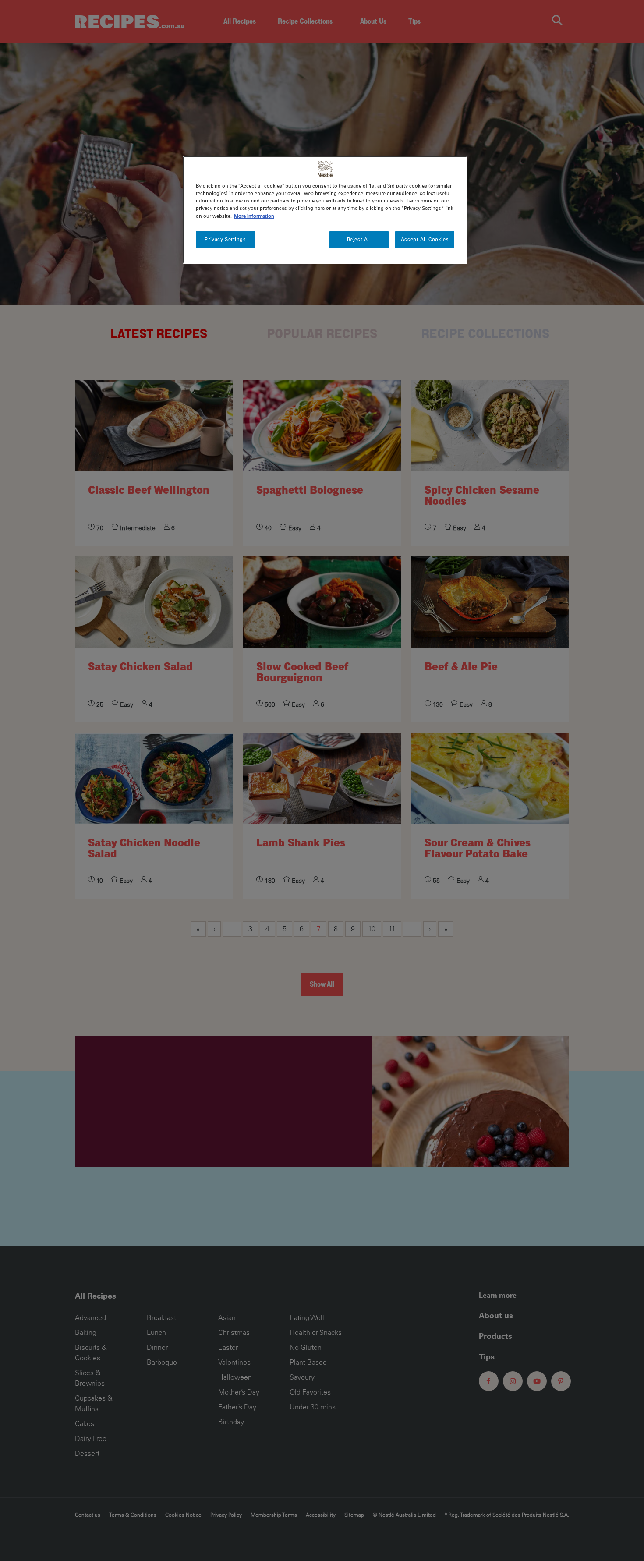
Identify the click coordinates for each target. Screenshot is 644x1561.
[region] (325, 209)
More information (254, 216)
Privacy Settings (225, 239)
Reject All (359, 239)
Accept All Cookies (425, 239)
